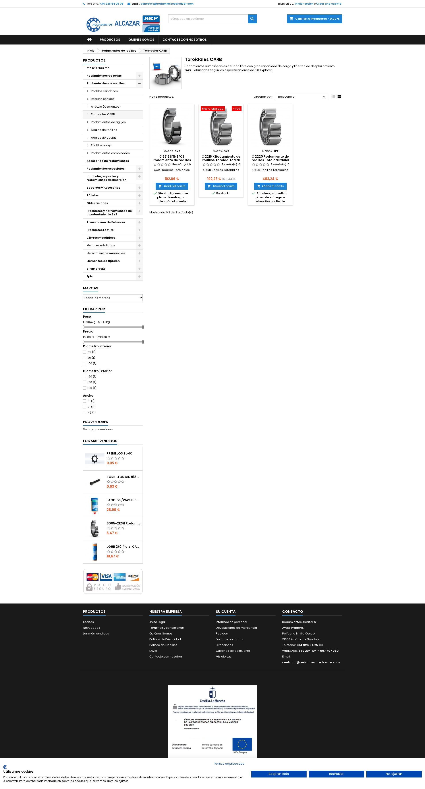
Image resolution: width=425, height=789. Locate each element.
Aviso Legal (157, 622)
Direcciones (224, 645)
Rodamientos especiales (105, 168)
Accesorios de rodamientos (108, 161)
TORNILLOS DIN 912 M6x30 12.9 (124, 477)
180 (92, 388)
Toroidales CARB (103, 114)
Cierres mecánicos (101, 238)
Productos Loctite (100, 230)
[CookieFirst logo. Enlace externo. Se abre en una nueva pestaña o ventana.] (5, 767)
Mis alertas (223, 656)
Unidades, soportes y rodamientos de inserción (106, 178)
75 (91, 358)
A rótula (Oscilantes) (106, 106)
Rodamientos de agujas (108, 122)
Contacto (292, 611)
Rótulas (93, 195)
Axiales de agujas (103, 137)
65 (91, 352)
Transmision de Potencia (106, 222)
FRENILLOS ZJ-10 (119, 453)
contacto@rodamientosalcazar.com (167, 4)
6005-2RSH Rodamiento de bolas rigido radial (124, 523)
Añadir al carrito (171, 186)
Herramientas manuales (106, 253)
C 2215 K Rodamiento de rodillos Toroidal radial (221, 158)
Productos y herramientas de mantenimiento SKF (109, 213)
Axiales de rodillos (104, 130)
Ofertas (88, 622)
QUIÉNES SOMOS (141, 39)
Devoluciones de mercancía (236, 628)
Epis (90, 276)
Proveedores (95, 421)
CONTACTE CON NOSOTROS (184, 39)
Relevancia (302, 97)
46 (92, 412)
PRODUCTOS (110, 39)
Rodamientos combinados (110, 153)
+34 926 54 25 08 (111, 4)
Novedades (91, 628)
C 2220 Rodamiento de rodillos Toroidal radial (270, 158)
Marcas (90, 288)
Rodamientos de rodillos (106, 83)
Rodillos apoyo (101, 145)
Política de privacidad (229, 764)
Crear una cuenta (329, 4)
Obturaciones (97, 203)
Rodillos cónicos (102, 99)
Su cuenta (226, 611)
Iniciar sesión (304, 4)
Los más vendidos (100, 440)
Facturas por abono (230, 639)
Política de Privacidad (165, 639)
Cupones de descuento (233, 651)
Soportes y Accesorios (103, 188)
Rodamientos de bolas (104, 75)
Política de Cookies (163, 645)
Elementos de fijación (103, 261)
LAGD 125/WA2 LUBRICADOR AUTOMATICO (124, 500)
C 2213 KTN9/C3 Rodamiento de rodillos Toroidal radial (172, 160)
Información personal (231, 622)
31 (91, 401)
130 (92, 382)
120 (92, 376)
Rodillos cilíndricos (104, 91)
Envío (153, 651)
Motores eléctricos (101, 245)
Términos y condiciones (166, 628)
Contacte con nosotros (166, 656)
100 (92, 363)
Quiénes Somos (160, 633)
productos (94, 60)
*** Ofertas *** (98, 68)
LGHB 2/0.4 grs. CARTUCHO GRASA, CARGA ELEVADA (124, 546)
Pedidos (222, 633)
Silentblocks (96, 269)
